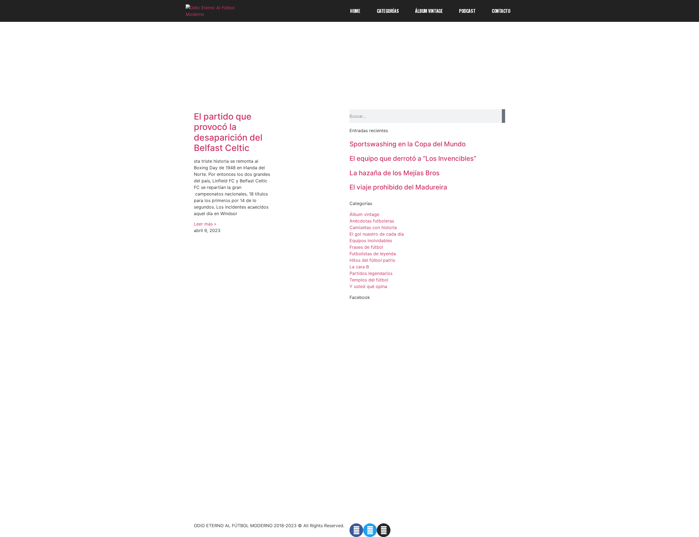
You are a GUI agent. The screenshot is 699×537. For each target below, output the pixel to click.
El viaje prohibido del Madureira (398, 187)
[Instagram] (383, 530)
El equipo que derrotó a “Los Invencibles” (413, 158)
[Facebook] (356, 530)
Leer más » (205, 224)
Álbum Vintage (429, 11)
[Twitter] (370, 530)
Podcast (467, 11)
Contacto (501, 11)
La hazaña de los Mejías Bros (395, 173)
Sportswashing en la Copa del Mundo (408, 144)
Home (355, 11)
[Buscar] (503, 116)
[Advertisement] (349, 68)
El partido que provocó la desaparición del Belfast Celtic (228, 132)
